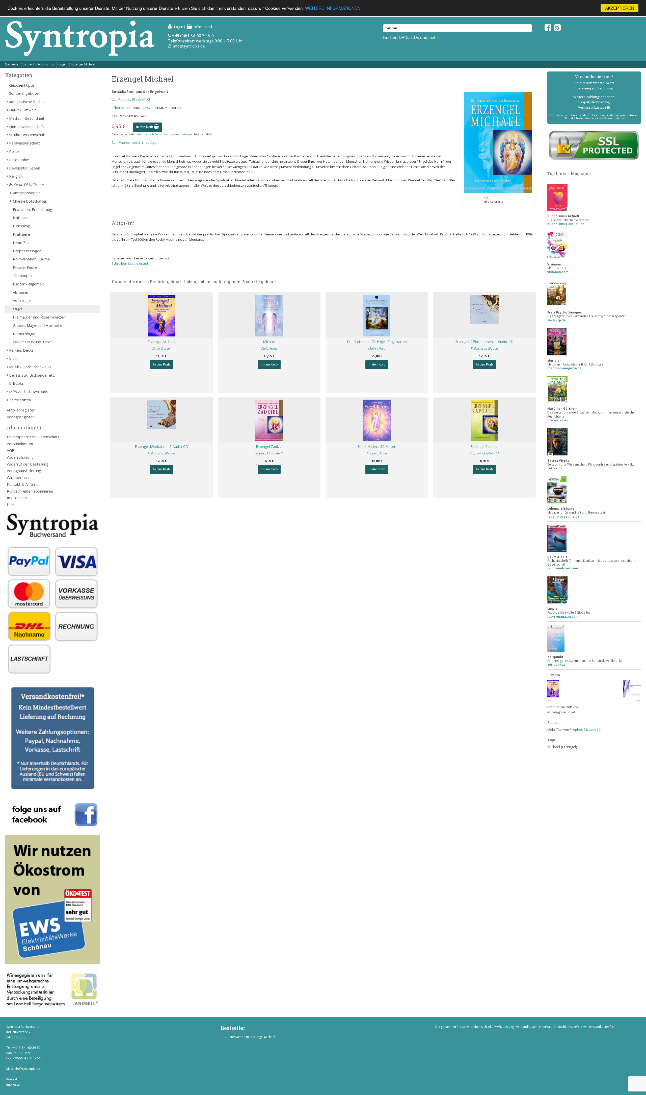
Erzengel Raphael (484, 446)
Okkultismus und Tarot (32, 341)
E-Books (16, 383)
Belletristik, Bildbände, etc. (32, 375)
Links (11, 504)
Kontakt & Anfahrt (22, 484)
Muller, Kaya (376, 348)
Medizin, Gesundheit (26, 118)
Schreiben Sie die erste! (130, 263)
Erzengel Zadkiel (269, 446)
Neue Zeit (21, 242)
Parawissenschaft (24, 142)
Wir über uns (18, 477)
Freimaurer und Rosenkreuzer (39, 317)
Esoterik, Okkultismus (38, 64)
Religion (16, 176)
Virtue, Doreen (161, 348)
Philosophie (19, 159)
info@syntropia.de (189, 45)
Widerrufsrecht (20, 457)
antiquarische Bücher (27, 101)
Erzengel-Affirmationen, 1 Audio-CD (484, 341)
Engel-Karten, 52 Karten (376, 446)
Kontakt (11, 1079)
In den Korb (145, 127)
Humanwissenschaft (26, 126)
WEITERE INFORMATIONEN (332, 8)
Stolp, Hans (269, 348)
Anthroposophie (27, 192)
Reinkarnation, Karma (31, 258)
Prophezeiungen (27, 250)
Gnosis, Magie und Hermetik (37, 325)
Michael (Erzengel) (562, 746)
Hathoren (21, 217)
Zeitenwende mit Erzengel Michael (251, 1037)
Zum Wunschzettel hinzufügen (135, 142)
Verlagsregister (20, 416)
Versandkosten (20, 443)
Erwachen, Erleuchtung (32, 209)
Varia (13, 358)
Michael (269, 341)
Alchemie (20, 292)
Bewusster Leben (24, 168)
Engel (62, 64)
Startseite (11, 64)
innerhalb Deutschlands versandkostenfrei (167, 134)
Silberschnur (121, 107)
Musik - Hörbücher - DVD (30, 366)
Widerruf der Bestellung (27, 464)
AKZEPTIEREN (619, 8)
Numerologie (24, 333)
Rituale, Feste (25, 267)
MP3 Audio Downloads (28, 391)
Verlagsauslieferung (24, 470)
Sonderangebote (23, 93)
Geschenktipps (22, 85)
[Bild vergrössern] (498, 191)
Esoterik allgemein (29, 283)
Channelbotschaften (30, 201)
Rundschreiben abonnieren (30, 491)
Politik (14, 151)
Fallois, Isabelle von (484, 348)
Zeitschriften (20, 399)
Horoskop (21, 225)
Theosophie (23, 275)
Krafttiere (21, 234)
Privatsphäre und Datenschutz (33, 436)
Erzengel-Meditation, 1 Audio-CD (161, 446)
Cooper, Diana (377, 453)
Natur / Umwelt (22, 109)
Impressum (17, 497)
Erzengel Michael (83, 64)
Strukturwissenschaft (27, 134)
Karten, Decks (21, 350)
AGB (10, 450)
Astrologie (22, 300)
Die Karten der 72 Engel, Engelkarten (377, 341)
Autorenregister (21, 409)
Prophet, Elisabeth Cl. (134, 99)
